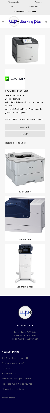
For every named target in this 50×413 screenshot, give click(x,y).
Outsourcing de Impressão (13, 363)
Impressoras (24, 119)
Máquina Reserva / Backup (13, 389)
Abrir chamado (13, 2)
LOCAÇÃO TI (7, 368)
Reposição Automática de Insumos (17, 384)
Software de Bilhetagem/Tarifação (16, 379)
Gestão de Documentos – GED (15, 358)
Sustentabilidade (9, 373)
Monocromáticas (36, 119)
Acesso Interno (34, 6)
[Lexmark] (15, 88)
